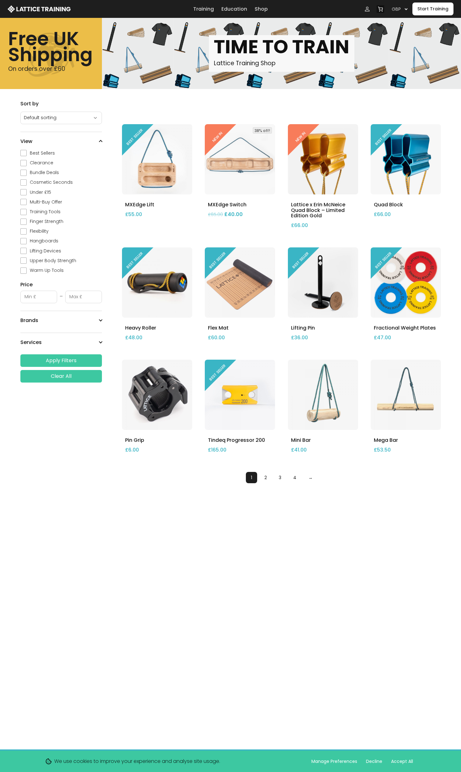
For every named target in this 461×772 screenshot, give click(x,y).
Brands (29, 320)
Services (31, 342)
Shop (261, 9)
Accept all (402, 761)
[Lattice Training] (98, 9)
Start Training (432, 9)
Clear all (61, 376)
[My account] (367, 9)
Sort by (29, 103)
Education (234, 9)
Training (203, 9)
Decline (374, 761)
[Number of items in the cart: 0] (380, 9)
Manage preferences (334, 761)
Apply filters (61, 360)
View (26, 141)
